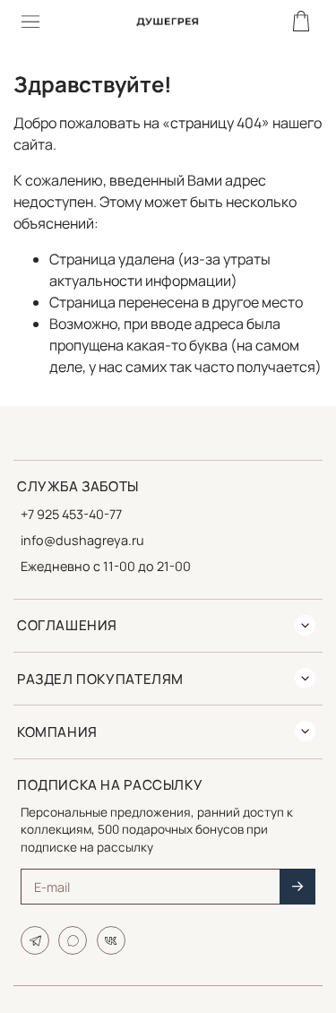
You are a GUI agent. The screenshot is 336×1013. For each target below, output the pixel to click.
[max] (72, 940)
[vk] (111, 940)
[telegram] (35, 940)
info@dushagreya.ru (82, 540)
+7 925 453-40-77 (71, 514)
